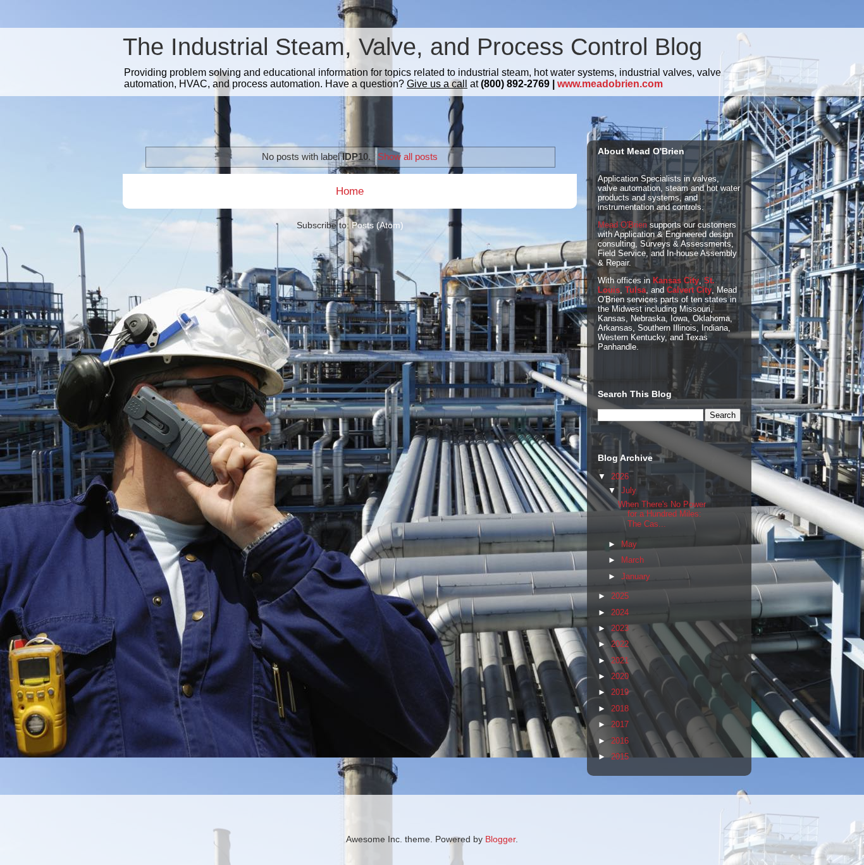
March (632, 560)
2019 (620, 692)
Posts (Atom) (378, 225)
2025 (620, 596)
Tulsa (635, 290)
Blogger (500, 839)
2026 (620, 476)
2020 (620, 676)
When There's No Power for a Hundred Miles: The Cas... (662, 514)
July (628, 490)
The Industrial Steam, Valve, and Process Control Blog (412, 47)
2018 (620, 708)
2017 (620, 724)
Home (350, 191)
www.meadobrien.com (610, 83)
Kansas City (676, 280)
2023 (620, 628)
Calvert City (689, 290)
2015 (620, 756)
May (629, 544)
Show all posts (407, 156)
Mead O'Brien (622, 225)
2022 (620, 644)
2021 (620, 660)
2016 (620, 740)
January (635, 576)
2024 (620, 612)
